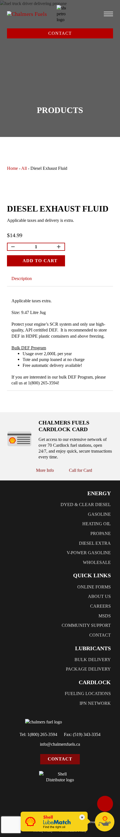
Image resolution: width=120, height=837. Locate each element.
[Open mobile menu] (108, 14)
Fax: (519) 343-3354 (82, 734)
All (24, 168)
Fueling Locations (88, 693)
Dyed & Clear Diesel (86, 504)
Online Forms (94, 587)
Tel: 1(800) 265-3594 (38, 734)
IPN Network (95, 703)
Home (12, 168)
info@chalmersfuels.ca (60, 744)
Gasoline (99, 514)
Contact (60, 33)
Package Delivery (88, 669)
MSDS (105, 615)
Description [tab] (21, 278)
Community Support (86, 625)
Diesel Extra (95, 543)
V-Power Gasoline (89, 552)
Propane (100, 533)
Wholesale (97, 562)
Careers (100, 606)
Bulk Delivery (93, 659)
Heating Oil (96, 523)
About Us (99, 596)
